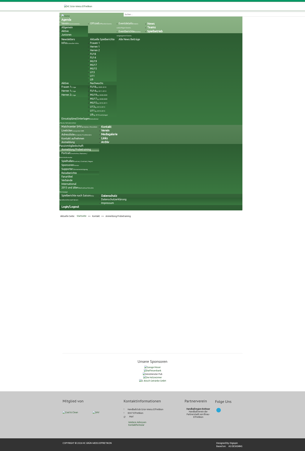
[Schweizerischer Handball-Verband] (96, 412)
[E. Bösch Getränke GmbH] (152, 380)
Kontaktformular (136, 425)
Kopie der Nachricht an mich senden (111, 324)
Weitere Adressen (137, 422)
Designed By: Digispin (226, 443)
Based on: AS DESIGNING (228, 446)
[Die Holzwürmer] (152, 377)
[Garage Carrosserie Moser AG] (152, 367)
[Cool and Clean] (70, 412)
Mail (131, 416)
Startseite (81, 216)
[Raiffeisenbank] (152, 370)
